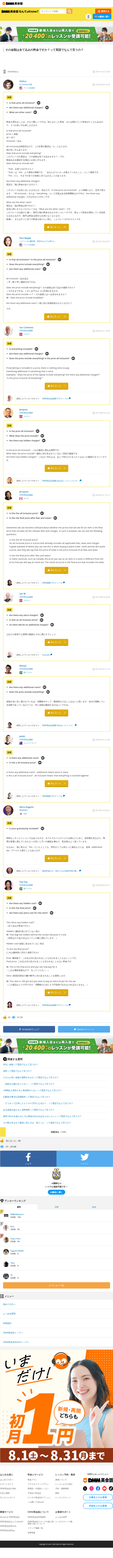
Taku (12, 1263)
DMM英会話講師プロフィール (55, 398)
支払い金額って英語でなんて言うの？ (20, 1064)
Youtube (46, 654)
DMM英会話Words (8, 1526)
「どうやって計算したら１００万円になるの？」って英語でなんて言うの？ (38, 1103)
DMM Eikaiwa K (17, 1214)
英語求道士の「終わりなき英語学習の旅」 (60, 871)
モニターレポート (7, 1497)
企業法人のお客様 (98, 1497)
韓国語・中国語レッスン (38, 1488)
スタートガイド (6, 1484)
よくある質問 (9, 1313)
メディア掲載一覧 (35, 1528)
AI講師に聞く (104, 16)
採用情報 (31, 1532)
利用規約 (7, 1323)
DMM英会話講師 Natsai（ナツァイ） (58, 725)
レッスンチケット (63, 1497)
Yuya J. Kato (15, 1239)
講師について (61, 1479)
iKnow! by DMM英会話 (10, 1517)
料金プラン (32, 1479)
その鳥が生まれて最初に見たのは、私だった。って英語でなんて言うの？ (37, 1122)
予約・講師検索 (62, 1488)
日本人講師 (5, 1493)
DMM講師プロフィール (52, 582)
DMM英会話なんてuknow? (11, 1521)
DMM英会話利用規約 (37, 1517)
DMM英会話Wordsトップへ (16, 1342)
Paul (12, 1226)
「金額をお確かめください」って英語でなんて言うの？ (29, 1083)
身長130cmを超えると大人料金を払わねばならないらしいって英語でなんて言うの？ (42, 1116)
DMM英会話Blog (7, 1530)
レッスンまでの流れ (64, 1484)
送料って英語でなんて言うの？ (17, 1070)
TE (11, 1275)
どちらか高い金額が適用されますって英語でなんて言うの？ (31, 1077)
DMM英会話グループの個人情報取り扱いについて (41, 1522)
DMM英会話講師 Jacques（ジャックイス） (60, 480)
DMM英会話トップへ (13, 1332)
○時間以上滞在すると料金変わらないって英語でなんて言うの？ (32, 1090)
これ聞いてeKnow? (36, 1502)
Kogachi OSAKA (17, 1251)
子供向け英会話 (34, 1493)
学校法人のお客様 (98, 1505)
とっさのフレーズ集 (64, 1521)
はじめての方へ (6, 1479)
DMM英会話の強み (8, 1488)
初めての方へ (9, 1304)
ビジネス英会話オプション (39, 1497)
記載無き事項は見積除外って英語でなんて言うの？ (26, 1096)
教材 (57, 1493)
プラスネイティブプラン (38, 1484)
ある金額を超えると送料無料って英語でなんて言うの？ (29, 1109)
